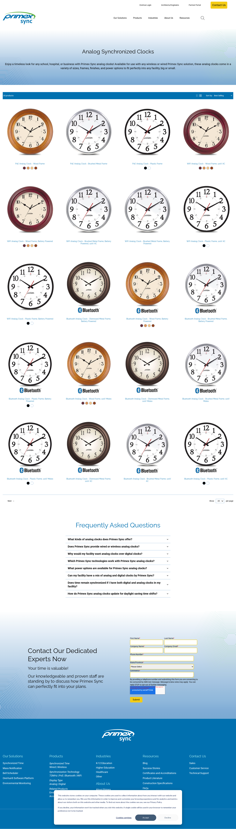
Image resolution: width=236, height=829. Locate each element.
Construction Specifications (157, 783)
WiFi (79, 775)
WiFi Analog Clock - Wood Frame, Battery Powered (30, 241)
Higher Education (105, 767)
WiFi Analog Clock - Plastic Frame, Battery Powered (30, 319)
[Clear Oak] (31, 168)
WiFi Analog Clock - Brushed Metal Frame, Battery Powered (147, 242)
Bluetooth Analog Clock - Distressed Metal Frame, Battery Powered (88, 320)
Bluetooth (70, 775)
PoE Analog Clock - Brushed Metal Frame (88, 164)
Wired (52, 767)
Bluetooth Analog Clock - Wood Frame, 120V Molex (88, 399)
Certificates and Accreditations (159, 773)
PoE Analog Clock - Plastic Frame (147, 164)
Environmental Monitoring (17, 783)
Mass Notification (12, 768)
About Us (103, 784)
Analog (53, 784)
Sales (192, 763)
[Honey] (28, 168)
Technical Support (199, 773)
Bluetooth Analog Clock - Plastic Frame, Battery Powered (30, 400)
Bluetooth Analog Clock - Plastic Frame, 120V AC (206, 479)
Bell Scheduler (10, 773)
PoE (61, 775)
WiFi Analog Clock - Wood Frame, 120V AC (206, 164)
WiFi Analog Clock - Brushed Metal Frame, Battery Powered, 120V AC (88, 242)
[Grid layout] (200, 95)
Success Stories (151, 768)
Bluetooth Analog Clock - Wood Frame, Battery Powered (147, 320)
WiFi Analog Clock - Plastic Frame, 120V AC (206, 241)
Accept (146, 817)
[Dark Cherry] (24, 168)
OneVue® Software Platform (18, 778)
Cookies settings (124, 817)
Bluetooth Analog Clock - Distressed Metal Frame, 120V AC (88, 480)
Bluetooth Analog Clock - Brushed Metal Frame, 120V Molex (206, 400)
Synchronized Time (13, 763)
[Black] (145, 168)
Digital (62, 784)
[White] (149, 168)
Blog (145, 763)
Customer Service (199, 768)
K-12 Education (104, 763)
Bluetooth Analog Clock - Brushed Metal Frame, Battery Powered (206, 320)
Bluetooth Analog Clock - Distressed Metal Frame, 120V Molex (147, 400)
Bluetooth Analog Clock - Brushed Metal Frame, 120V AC (147, 480)
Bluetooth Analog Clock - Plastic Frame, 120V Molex (30, 479)
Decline (168, 817)
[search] (203, 18)
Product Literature (152, 778)
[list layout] (197, 95)
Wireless (62, 767)
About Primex (103, 789)
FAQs (145, 788)
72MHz (53, 775)
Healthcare (102, 772)
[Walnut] (35, 168)
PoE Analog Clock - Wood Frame (30, 164)
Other (99, 776)
